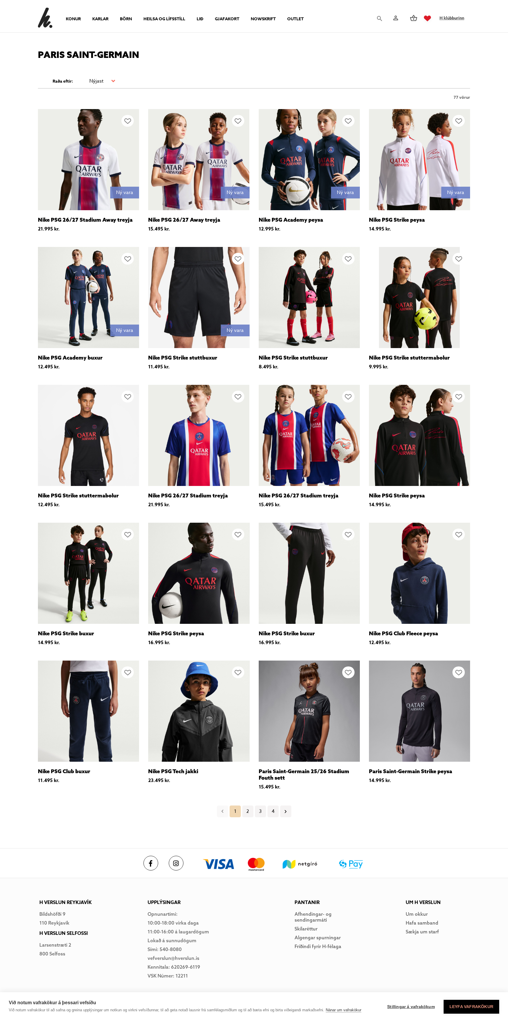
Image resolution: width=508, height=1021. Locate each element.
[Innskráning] (395, 18)
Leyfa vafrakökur (471, 1007)
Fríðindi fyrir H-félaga (318, 946)
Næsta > (285, 811)
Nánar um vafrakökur (343, 1010)
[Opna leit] (381, 18)
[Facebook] (150, 863)
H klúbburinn (452, 18)
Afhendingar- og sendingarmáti (313, 917)
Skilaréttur (306, 929)
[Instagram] (176, 863)
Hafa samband (422, 923)
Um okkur (417, 914)
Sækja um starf (422, 932)
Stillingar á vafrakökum (411, 1007)
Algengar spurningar (318, 937)
